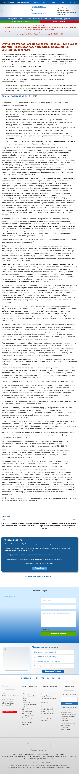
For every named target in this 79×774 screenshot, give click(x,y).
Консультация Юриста (60, 22)
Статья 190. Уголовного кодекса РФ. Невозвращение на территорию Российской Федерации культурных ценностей (20, 525)
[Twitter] (7, 516)
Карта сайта (65, 729)
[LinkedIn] (3, 516)
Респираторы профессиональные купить (39, 771)
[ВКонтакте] (9, 516)
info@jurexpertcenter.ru (39, 13)
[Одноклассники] (5, 516)
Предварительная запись (20, 22)
